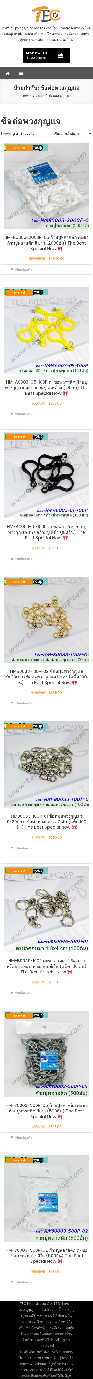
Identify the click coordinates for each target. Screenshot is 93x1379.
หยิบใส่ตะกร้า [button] (23, 270)
